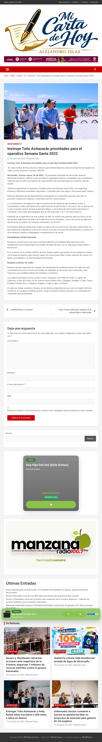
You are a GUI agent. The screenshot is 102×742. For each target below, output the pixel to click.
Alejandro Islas (33, 158)
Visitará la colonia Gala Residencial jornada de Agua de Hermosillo (74, 660)
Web (9, 396)
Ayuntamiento (14, 144)
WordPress (87, 737)
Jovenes (84, 2)
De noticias (12, 652)
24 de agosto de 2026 (15, 675)
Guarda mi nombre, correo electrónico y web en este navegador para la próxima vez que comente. (50, 410)
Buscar (9, 433)
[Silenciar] (80, 614)
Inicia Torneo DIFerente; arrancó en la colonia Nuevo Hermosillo (75, 311)
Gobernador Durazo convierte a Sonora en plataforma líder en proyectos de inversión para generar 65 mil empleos (75, 716)
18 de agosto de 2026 (63, 665)
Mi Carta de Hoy (31, 737)
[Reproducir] (51, 504)
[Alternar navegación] (7, 69)
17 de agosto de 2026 (15, 721)
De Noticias (13, 623)
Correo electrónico (16, 384)
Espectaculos (64, 2)
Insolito (75, 2)
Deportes (94, 2)
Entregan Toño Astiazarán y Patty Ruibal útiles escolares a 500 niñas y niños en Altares (26, 714)
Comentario (13, 341)
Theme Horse (56, 737)
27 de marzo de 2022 (16, 158)
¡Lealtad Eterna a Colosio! (22, 309)
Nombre (11, 373)
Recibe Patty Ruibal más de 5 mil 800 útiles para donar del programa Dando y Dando (42, 596)
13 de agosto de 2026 (63, 725)
